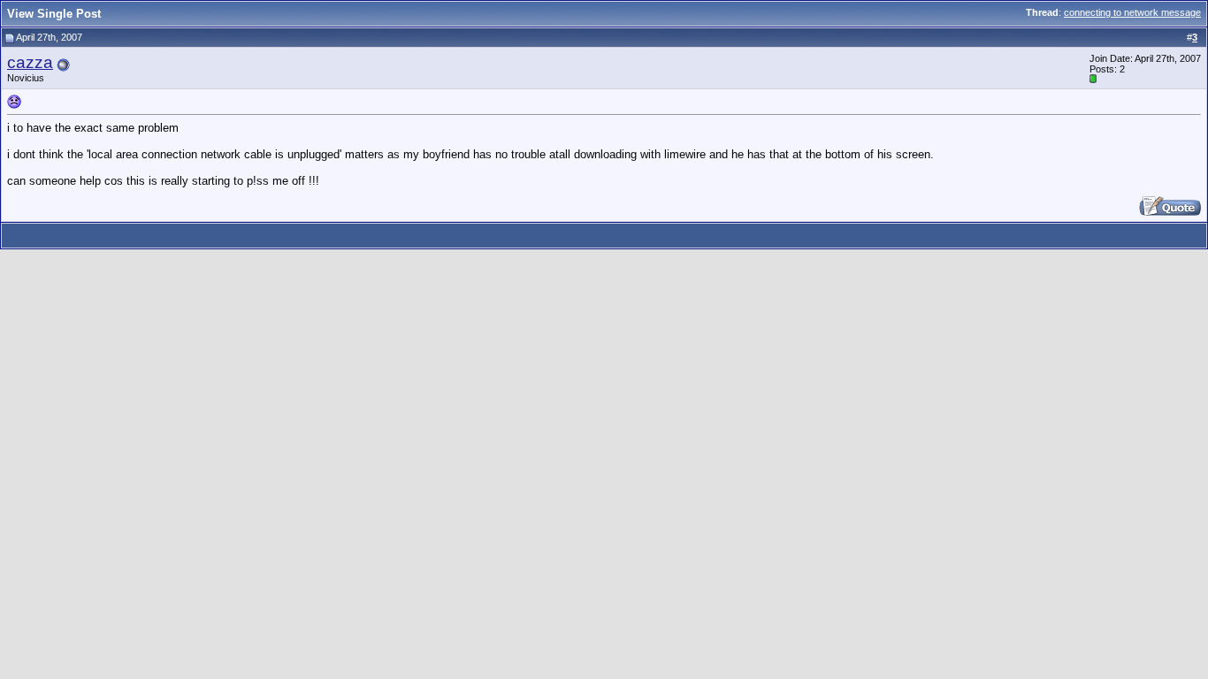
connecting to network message (1132, 12)
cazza (30, 62)
